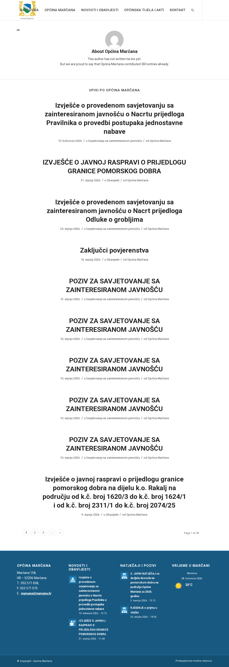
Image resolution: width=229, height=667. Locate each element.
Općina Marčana (160, 140)
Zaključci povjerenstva (114, 250)
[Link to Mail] (18, 30)
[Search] (192, 10)
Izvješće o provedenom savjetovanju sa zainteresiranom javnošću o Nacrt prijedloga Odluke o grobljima (114, 210)
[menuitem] (29, 10)
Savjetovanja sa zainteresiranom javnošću (115, 140)
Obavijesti (113, 180)
